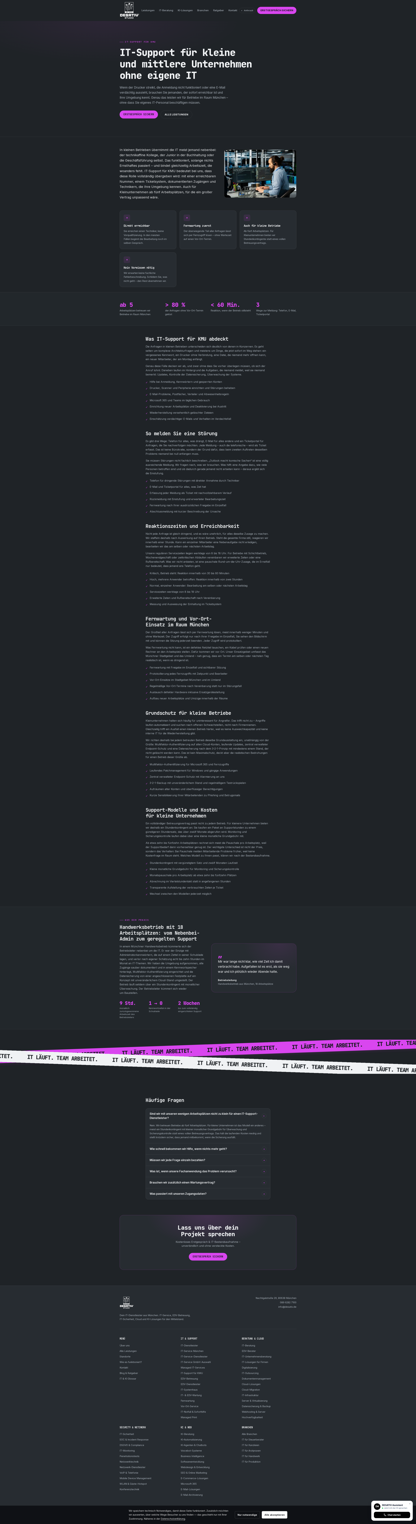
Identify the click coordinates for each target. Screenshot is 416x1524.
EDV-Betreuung (189, 1378)
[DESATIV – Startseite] (130, 10)
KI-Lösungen (185, 10)
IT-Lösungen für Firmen (255, 1362)
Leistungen (148, 10)
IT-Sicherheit (127, 1434)
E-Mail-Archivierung (192, 1494)
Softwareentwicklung (192, 1461)
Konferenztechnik (129, 1489)
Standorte (125, 1356)
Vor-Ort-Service (189, 1406)
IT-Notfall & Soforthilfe (193, 1411)
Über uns (125, 1345)
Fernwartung (188, 1400)
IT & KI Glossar (128, 1378)
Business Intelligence (192, 1456)
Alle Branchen (249, 1434)
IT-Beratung (166, 10)
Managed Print (189, 1417)
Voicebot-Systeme (191, 1450)
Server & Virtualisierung (254, 1400)
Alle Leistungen (176, 114)
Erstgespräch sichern (276, 10)
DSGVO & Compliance (132, 1445)
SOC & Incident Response (134, 1439)
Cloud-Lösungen (251, 1384)
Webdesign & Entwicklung (195, 1467)
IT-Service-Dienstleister (194, 1356)
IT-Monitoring (127, 1450)
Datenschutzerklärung (173, 1518)
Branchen (203, 10)
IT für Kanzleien (250, 1445)
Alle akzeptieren (274, 1514)
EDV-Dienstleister (190, 1384)
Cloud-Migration (251, 1389)
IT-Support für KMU (192, 1373)
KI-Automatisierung (191, 1439)
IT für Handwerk (251, 1456)
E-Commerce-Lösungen (194, 1478)
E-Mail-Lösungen (190, 1489)
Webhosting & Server (253, 1411)
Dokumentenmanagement (256, 1378)
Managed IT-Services (193, 1367)
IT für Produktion (251, 1461)
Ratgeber (218, 10)
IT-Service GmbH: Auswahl (196, 1362)
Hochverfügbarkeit (252, 1417)
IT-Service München (192, 1351)
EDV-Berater (249, 1351)
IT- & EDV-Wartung (191, 1395)
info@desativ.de (287, 1306)
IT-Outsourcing (250, 1373)
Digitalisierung (249, 1367)
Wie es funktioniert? (131, 1362)
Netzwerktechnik (129, 1461)
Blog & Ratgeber (129, 1373)
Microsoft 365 (189, 1483)
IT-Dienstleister (189, 1345)
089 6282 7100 (288, 1302)
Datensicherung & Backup (256, 1406)
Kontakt (232, 10)
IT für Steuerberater (253, 1439)
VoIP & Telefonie (129, 1472)
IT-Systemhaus (189, 1389)
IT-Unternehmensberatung (256, 1356)
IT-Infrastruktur (250, 1395)
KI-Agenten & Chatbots (194, 1445)
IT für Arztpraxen (251, 1450)
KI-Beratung (187, 1434)
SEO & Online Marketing (194, 1472)
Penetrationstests (129, 1456)
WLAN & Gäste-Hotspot (133, 1483)
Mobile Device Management (135, 1478)
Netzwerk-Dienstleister (132, 1467)
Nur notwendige (247, 1514)
